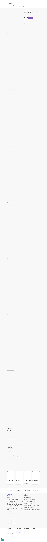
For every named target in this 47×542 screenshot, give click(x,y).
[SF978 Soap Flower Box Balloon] (19, 475)
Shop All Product (9, 531)
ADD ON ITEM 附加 (18, 532)
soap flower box (26, 22)
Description (9, 428)
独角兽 (31, 22)
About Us (8, 530)
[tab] (10, 428)
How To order (25, 530)
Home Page (8, 529)
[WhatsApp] (1, 539)
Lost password (34, 530)
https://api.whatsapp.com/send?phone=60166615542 (17, 442)
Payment (25, 529)
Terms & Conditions (26, 532)
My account (33, 529)
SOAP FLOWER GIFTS (18, 531)
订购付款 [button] (25, 494)
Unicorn (29, 22)
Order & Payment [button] (10, 494)
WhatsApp (3, 539)
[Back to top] (23, 537)
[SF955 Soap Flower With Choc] (36, 475)
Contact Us (8, 532)
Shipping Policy (25, 531)
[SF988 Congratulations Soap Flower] (10, 475)
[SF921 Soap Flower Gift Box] (27, 475)
